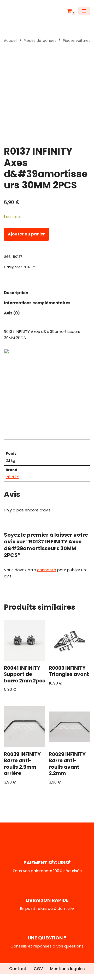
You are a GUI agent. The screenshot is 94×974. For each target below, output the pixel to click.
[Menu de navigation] (84, 11)
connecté (46, 569)
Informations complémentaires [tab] (37, 303)
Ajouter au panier (26, 234)
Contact (17, 968)
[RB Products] (19, 11)
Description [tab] (16, 292)
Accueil (10, 40)
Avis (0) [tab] (12, 313)
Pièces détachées (40, 40)
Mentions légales (67, 968)
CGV (38, 968)
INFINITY (29, 267)
